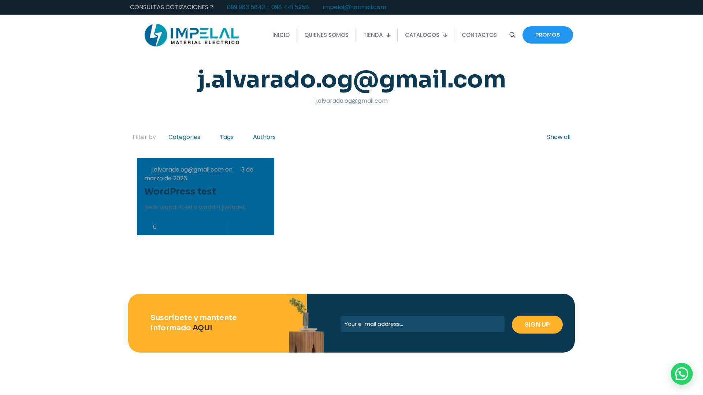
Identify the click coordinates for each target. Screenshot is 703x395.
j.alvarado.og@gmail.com (188, 169)
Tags (227, 137)
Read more (253, 227)
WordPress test (180, 191)
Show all (558, 137)
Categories (184, 137)
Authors (264, 137)
